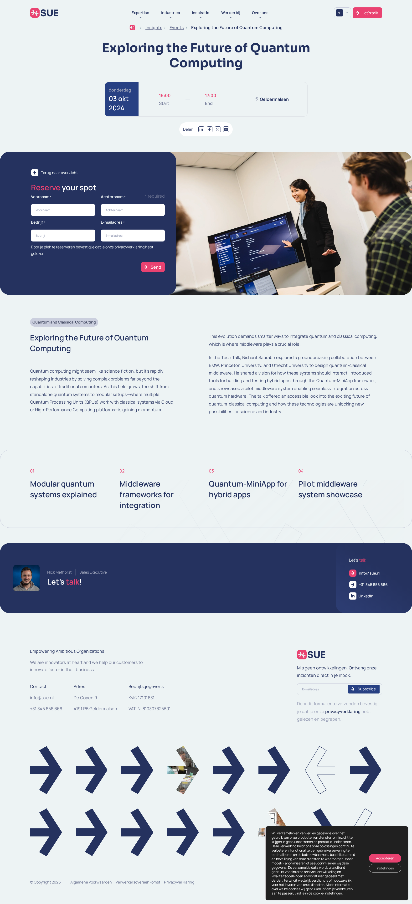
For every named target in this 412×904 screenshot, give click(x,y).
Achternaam (113, 196)
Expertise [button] (140, 13)
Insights (153, 27)
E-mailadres (113, 222)
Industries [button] (170, 13)
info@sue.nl (42, 697)
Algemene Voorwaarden (91, 882)
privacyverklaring (129, 247)
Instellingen (385, 868)
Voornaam (41, 196)
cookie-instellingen (327, 893)
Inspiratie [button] (200, 13)
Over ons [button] (260, 13)
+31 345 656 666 (46, 708)
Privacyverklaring (179, 882)
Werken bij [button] (230, 13)
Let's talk (370, 12)
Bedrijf (38, 222)
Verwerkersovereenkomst (138, 882)
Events (177, 27)
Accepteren (385, 858)
